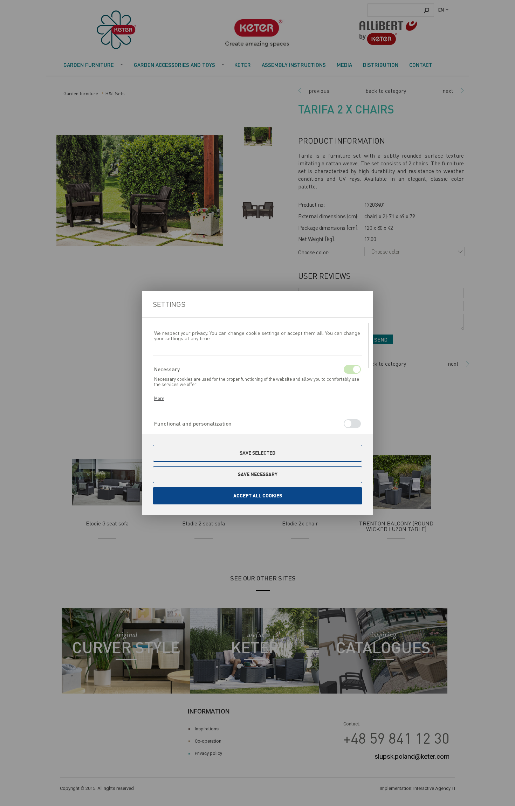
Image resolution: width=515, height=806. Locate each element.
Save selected (257, 453)
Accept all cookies (257, 495)
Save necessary (257, 474)
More (159, 398)
